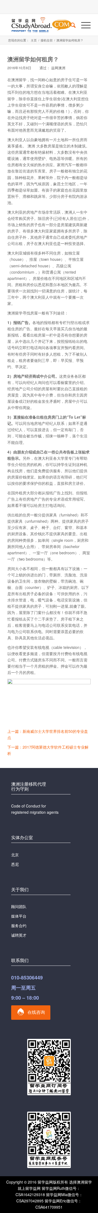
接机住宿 (47, 40)
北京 (15, 854)
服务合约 (18, 925)
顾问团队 (18, 906)
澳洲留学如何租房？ (33, 59)
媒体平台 (18, 916)
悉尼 (15, 864)
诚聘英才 (18, 935)
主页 (34, 40)
